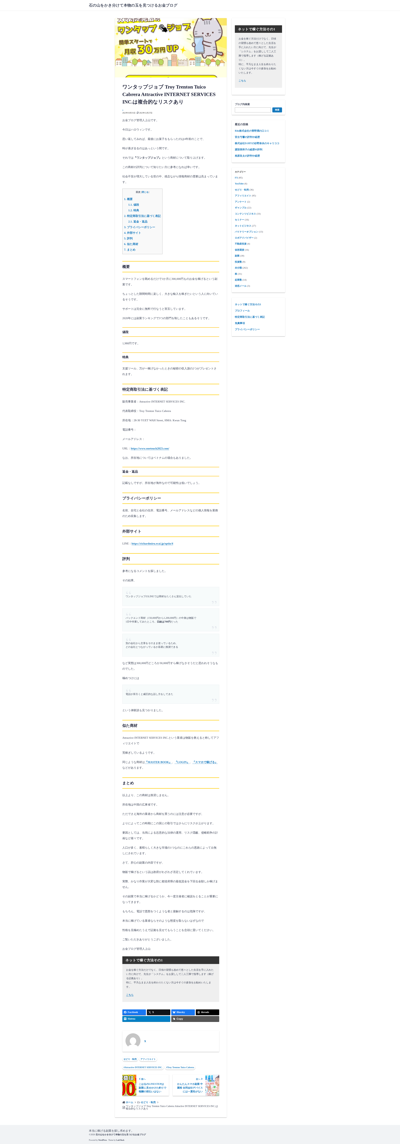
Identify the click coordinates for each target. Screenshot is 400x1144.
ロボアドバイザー (244, 238)
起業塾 (238, 280)
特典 (133, 210)
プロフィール (242, 310)
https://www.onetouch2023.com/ (150, 448)
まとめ (129, 249)
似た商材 (131, 244)
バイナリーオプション (246, 231)
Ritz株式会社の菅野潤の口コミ (252, 130)
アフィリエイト (148, 1059)
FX (236, 177)
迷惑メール (241, 286)
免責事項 (240, 323)
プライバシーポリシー (139, 227)
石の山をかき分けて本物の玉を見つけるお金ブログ (133, 5)
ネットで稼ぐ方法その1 (248, 304)
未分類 (238, 268)
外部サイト (132, 232)
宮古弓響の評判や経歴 (247, 137)
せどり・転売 (130, 1059)
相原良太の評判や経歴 (247, 155)
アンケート (241, 201)
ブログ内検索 (242, 104)
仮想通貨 (239, 250)
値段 (133, 204)
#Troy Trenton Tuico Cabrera (180, 1067)
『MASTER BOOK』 (158, 762)
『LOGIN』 (182, 762)
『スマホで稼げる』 (205, 762)
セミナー (239, 219)
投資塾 (238, 262)
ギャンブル (241, 207)
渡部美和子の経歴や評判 (248, 149)
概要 (128, 199)
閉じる (145, 192)
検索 (277, 110)
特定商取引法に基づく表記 (142, 215)
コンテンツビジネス (245, 213)
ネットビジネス (243, 226)
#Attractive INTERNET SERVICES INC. (143, 1067)
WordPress (102, 1140)
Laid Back (120, 1140)
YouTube (239, 183)
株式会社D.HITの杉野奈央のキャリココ (257, 143)
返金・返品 (138, 221)
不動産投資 (241, 243)
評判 (128, 238)
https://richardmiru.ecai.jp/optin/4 (152, 543)
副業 (237, 255)
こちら (130, 994)
